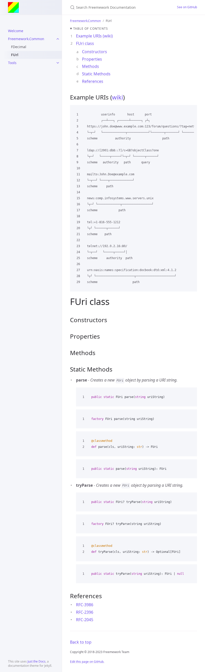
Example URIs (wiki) (94, 36)
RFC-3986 (84, 604)
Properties (92, 59)
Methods (90, 66)
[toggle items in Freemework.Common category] (58, 39)
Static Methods (96, 74)
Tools (12, 62)
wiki (117, 97)
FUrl (14, 54)
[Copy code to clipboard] (191, 110)
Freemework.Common (26, 38)
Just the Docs (37, 661)
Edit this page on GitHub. (87, 662)
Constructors (94, 51)
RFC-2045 (84, 619)
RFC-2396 (84, 612)
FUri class (85, 43)
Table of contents (90, 28)
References (92, 81)
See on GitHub (187, 7)
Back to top (81, 642)
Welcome (15, 30)
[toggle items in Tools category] (58, 63)
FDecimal (18, 46)
